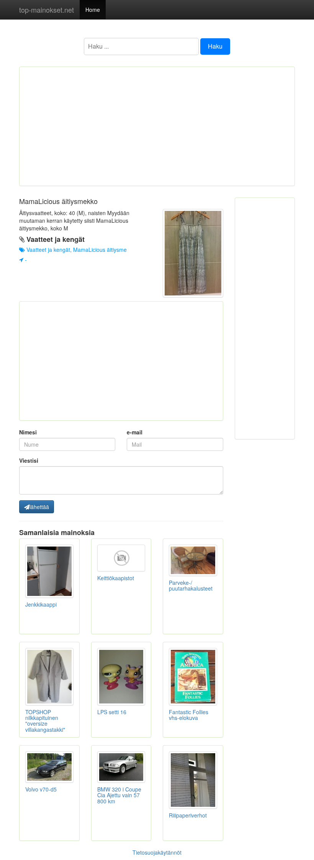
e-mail (134, 432)
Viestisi (28, 460)
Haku (215, 46)
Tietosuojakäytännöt (157, 852)
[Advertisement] (157, 126)
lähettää (39, 507)
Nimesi (28, 432)
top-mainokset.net (46, 10)
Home (92, 9)
